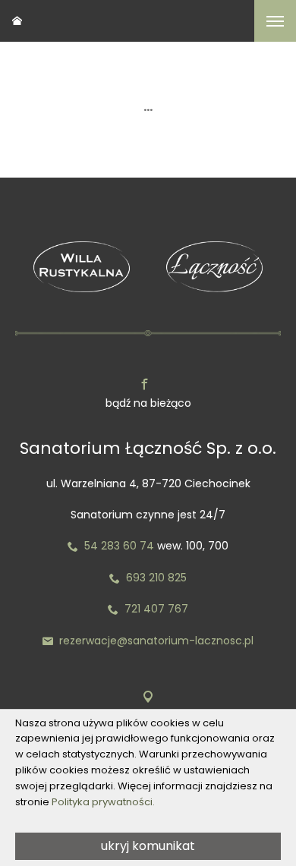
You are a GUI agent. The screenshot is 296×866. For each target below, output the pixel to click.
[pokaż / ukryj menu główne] (275, 21)
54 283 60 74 (111, 545)
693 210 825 (148, 577)
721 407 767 (156, 608)
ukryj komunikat (148, 846)
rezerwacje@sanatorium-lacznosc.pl (148, 640)
